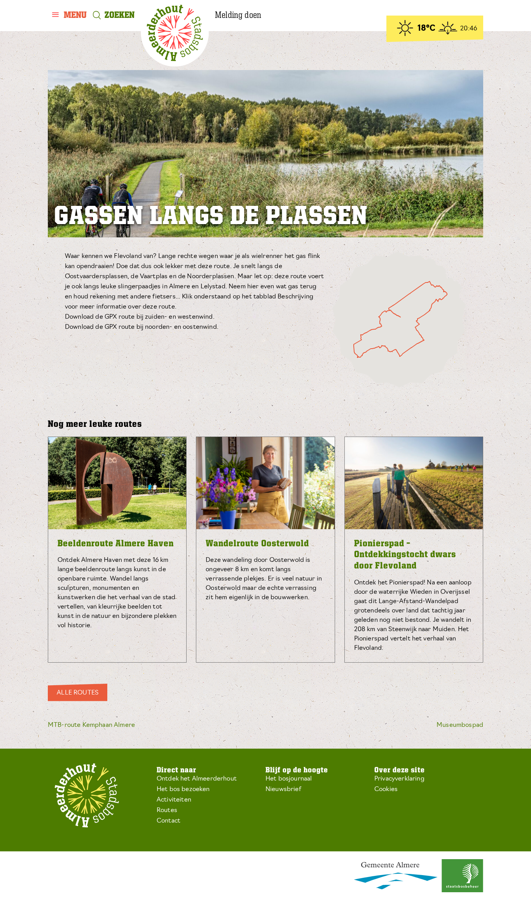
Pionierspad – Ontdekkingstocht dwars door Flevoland (405, 555)
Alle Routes (77, 693)
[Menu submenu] (69, 15)
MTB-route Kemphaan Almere (91, 725)
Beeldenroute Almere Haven (116, 544)
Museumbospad (460, 725)
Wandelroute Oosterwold (257, 544)
